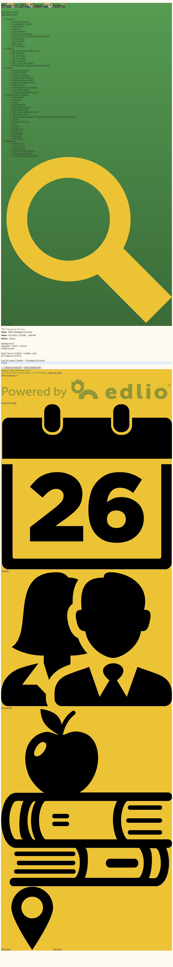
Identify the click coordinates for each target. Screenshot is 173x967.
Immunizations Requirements (24, 87)
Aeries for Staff (18, 146)
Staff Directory (18, 26)
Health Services (18, 85)
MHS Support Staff (20, 109)
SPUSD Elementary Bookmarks (25, 51)
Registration (17, 134)
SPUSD (15, 126)
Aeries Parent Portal (20, 70)
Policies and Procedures (22, 34)
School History (18, 38)
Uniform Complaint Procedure (25, 92)
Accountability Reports (22, 24)
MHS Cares (17, 43)
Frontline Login (18, 148)
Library (15, 102)
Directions (16, 29)
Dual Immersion (19, 104)
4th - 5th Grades (19, 58)
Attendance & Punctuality (23, 77)
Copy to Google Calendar (12, 360)
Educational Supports (21, 107)
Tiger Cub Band (19, 60)
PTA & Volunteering (20, 75)
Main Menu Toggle (9, 14)
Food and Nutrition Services (24, 82)
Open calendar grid (32, 367)
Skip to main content (10, 12)
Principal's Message (20, 21)
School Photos (18, 41)
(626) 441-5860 (54, 373)
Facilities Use (17, 129)
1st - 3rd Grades (19, 55)
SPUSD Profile (18, 46)
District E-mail (18, 143)
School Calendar (19, 73)
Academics (16, 99)
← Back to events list (12, 367)
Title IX (15, 119)
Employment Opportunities (23, 151)
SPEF (14, 124)
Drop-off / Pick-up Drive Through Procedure (31, 36)
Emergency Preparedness (22, 80)
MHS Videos (17, 138)
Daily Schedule (18, 31)
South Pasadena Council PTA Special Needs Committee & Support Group (43, 117)
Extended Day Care (20, 121)
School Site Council (20, 90)
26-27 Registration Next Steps (25, 156)
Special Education (19, 114)
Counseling (17, 136)
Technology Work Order (22, 153)
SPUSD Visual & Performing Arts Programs (31, 65)
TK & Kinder (18, 53)
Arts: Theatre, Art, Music (22, 63)
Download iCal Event (35, 360)
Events (4, 363)
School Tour (17, 131)
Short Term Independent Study (25, 112)
